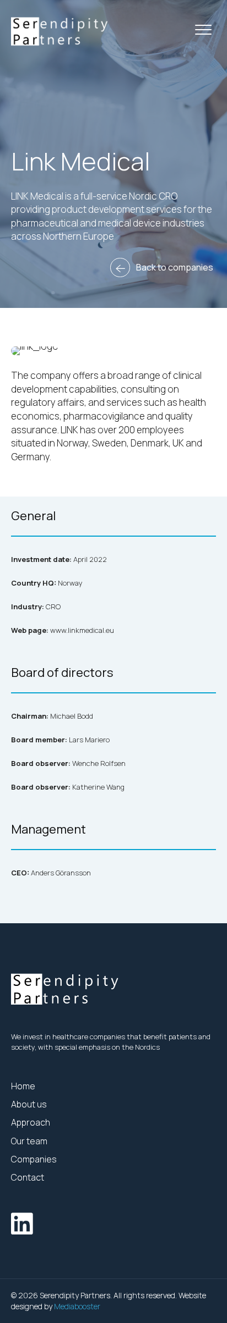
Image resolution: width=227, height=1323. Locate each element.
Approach (30, 1122)
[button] (203, 30)
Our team (29, 1141)
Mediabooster (77, 1306)
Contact (27, 1177)
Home (23, 1086)
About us (29, 1104)
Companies (34, 1159)
